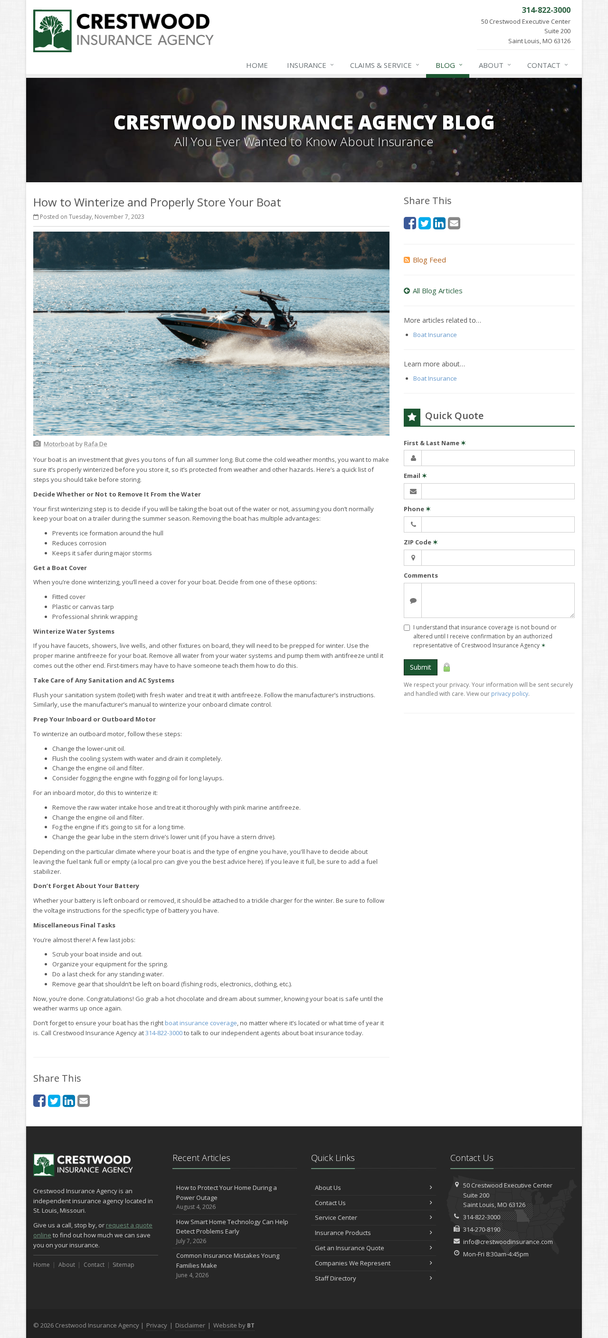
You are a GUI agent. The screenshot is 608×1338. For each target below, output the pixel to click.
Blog (449, 65)
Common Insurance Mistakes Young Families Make (227, 1265)
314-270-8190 (481, 1229)
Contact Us (330, 1202)
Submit (420, 667)
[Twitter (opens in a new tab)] (54, 1100)
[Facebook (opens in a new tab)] (39, 1100)
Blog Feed (429, 259)
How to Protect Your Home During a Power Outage (226, 1197)
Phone (417, 509)
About (495, 65)
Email (415, 475)
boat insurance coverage (201, 1023)
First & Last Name (435, 443)
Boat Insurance (435, 334)
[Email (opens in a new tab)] (83, 1100)
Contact (547, 65)
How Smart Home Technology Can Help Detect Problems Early (232, 1231)
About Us (328, 1187)
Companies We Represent (352, 1263)
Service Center (336, 1217)
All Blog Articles (438, 290)
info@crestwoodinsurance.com (508, 1241)
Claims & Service (384, 65)
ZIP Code (421, 542)
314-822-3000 (163, 1033)
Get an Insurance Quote (349, 1248)
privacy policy (509, 694)
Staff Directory (335, 1278)
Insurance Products (343, 1232)
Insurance (310, 65)
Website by (234, 1325)
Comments (421, 575)
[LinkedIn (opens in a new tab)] (69, 1100)
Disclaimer (190, 1325)
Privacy (156, 1325)
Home (257, 65)
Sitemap (123, 1265)
